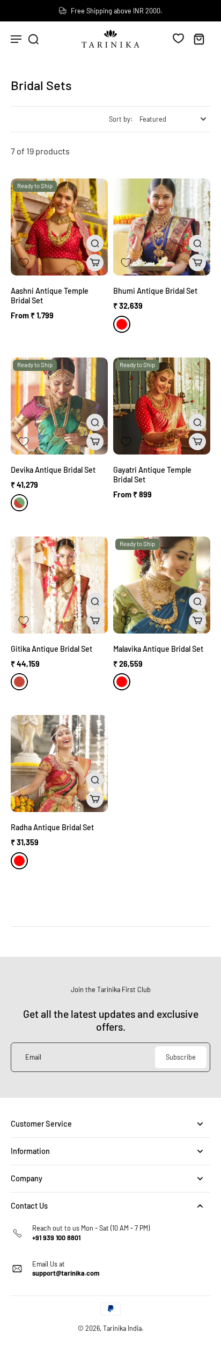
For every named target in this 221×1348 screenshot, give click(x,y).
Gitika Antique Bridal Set (51, 648)
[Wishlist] (178, 38)
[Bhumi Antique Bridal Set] (161, 226)
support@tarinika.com (66, 1273)
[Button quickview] (95, 243)
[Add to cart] (95, 262)
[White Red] (121, 324)
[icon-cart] (198, 38)
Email (33, 1057)
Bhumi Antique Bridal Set (155, 290)
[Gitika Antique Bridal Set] (59, 585)
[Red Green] (19, 502)
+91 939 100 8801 (56, 1237)
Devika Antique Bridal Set (53, 469)
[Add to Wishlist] (23, 262)
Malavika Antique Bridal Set (158, 648)
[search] (33, 38)
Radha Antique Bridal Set (52, 827)
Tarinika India (122, 1328)
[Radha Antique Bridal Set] (59, 763)
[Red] (19, 681)
